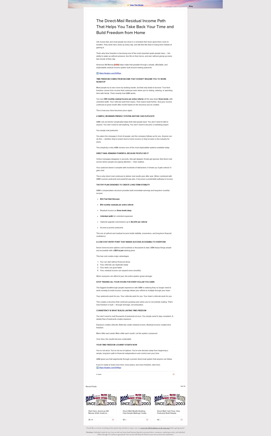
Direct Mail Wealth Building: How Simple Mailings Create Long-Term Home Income (134, 412)
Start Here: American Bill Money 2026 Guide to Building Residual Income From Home (98, 412)
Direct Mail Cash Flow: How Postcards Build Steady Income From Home (168, 412)
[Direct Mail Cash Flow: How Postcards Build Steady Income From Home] (170, 398)
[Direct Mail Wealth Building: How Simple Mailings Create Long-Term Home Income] (135, 398)
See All (183, 386)
